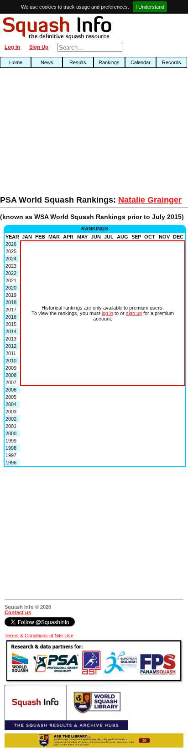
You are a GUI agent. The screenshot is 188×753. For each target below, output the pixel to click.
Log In (12, 47)
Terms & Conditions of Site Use (39, 635)
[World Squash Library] (66, 728)
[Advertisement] (60, 134)
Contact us (18, 612)
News (47, 62)
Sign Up (38, 47)
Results (77, 62)
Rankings (109, 62)
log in (107, 313)
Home (15, 62)
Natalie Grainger (150, 199)
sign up (134, 313)
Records (171, 62)
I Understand (150, 7)
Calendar (141, 62)
